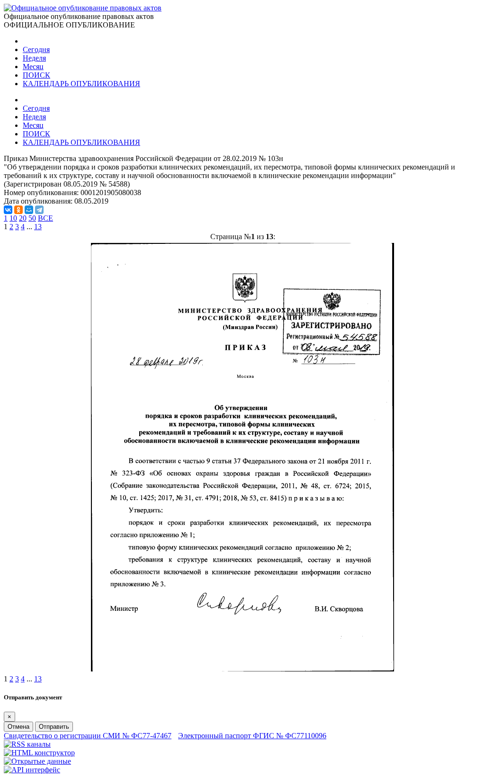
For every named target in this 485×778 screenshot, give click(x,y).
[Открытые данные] (37, 761)
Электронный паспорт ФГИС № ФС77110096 (252, 736)
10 (13, 218)
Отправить (54, 726)
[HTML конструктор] (39, 753)
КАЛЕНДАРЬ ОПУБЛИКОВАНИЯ (81, 84)
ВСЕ (45, 218)
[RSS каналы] (27, 744)
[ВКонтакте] (8, 210)
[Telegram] (39, 210)
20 (23, 218)
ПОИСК (36, 75)
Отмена (18, 726)
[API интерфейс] (32, 770)
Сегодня (36, 49)
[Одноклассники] (18, 210)
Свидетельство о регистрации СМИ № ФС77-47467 (87, 736)
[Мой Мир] (29, 210)
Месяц (33, 67)
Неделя (34, 58)
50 (32, 218)
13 (38, 227)
